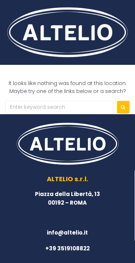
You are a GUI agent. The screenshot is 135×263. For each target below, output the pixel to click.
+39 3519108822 (67, 248)
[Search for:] (59, 107)
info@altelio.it (67, 232)
